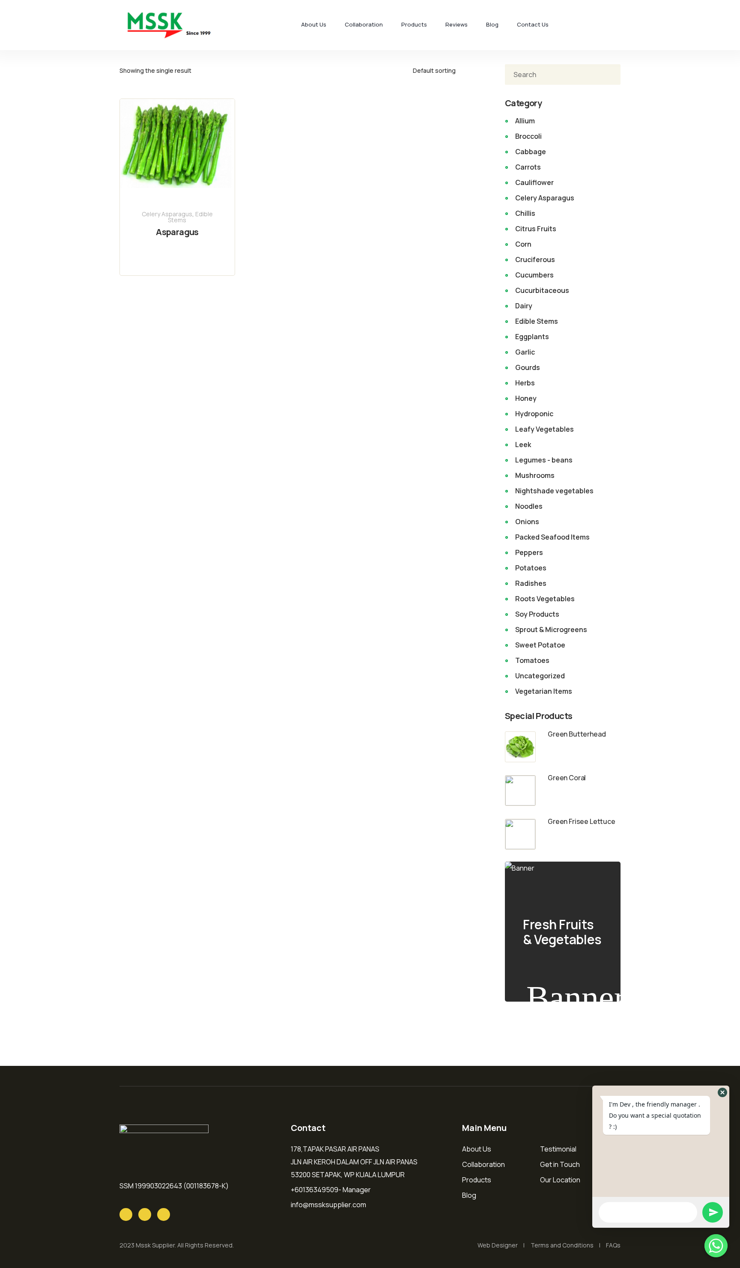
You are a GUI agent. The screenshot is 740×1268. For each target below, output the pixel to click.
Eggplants (532, 336)
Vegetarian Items (543, 691)
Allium (525, 120)
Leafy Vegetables (544, 429)
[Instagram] (125, 1214)
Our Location (560, 1179)
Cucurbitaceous (542, 290)
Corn (523, 244)
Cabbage (530, 151)
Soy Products (537, 614)
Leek (523, 444)
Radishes (530, 583)
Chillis (525, 213)
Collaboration (364, 24)
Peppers (529, 552)
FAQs (613, 1245)
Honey (526, 398)
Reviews (456, 24)
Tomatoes (532, 660)
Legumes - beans (544, 460)
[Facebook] (144, 1214)
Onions (527, 521)
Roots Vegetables (545, 598)
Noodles (529, 506)
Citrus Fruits (535, 228)
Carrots (528, 167)
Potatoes (530, 568)
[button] (722, 1092)
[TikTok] (163, 1214)
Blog (492, 24)
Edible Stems (536, 321)
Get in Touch (560, 1164)
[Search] (608, 74)
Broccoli (528, 136)
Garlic (525, 352)
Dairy (523, 305)
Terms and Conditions (562, 1245)
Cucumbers (534, 275)
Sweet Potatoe (540, 645)
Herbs (525, 383)
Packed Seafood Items (552, 537)
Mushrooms (535, 475)
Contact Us (533, 24)
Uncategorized (540, 675)
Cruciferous (535, 259)
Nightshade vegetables (554, 490)
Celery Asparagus (167, 214)
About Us (313, 24)
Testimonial (558, 1149)
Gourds (527, 367)
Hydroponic (534, 413)
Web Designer (497, 1245)
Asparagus (177, 232)
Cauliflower (534, 182)
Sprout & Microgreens (551, 629)
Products (414, 24)
